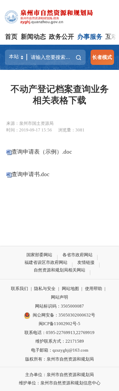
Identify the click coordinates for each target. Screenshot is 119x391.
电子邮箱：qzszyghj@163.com (59, 350)
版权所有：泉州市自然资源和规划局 (59, 359)
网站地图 (70, 288)
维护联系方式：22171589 (59, 341)
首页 (11, 36)
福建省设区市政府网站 (45, 262)
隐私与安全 (45, 288)
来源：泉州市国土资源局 (30, 123)
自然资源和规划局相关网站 (59, 270)
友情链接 (86, 262)
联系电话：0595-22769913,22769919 (59, 332)
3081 (80, 129)
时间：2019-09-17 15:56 (29, 129)
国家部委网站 (39, 254)
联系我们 (19, 288)
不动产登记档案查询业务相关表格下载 (60, 94)
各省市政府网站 (77, 254)
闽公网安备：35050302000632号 (64, 315)
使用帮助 (93, 288)
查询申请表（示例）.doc (42, 151)
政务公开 (61, 36)
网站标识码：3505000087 (59, 306)
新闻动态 (33, 36)
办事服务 (89, 36)
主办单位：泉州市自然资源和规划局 (59, 374)
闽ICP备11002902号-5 (59, 323)
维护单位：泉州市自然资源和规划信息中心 (59, 382)
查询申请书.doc (31, 174)
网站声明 (59, 297)
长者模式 (102, 57)
